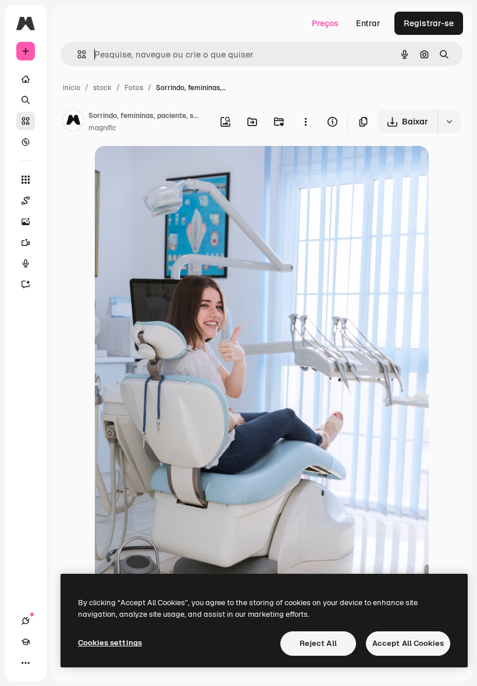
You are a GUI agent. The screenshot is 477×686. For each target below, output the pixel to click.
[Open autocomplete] (77, 54)
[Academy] (25, 642)
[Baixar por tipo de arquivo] (449, 121)
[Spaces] (25, 200)
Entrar (368, 23)
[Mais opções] (305, 121)
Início (71, 87)
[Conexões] (25, 621)
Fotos (133, 87)
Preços (325, 23)
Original (169, 168)
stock (102, 87)
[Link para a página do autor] (73, 122)
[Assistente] (25, 284)
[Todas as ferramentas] (25, 179)
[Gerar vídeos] (25, 242)
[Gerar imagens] (25, 221)
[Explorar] (25, 142)
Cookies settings (110, 643)
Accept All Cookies (408, 643)
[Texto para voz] (25, 263)
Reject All (318, 643)
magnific (102, 128)
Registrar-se (429, 23)
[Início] (25, 79)
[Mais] (25, 662)
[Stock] (25, 121)
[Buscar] (25, 100)
